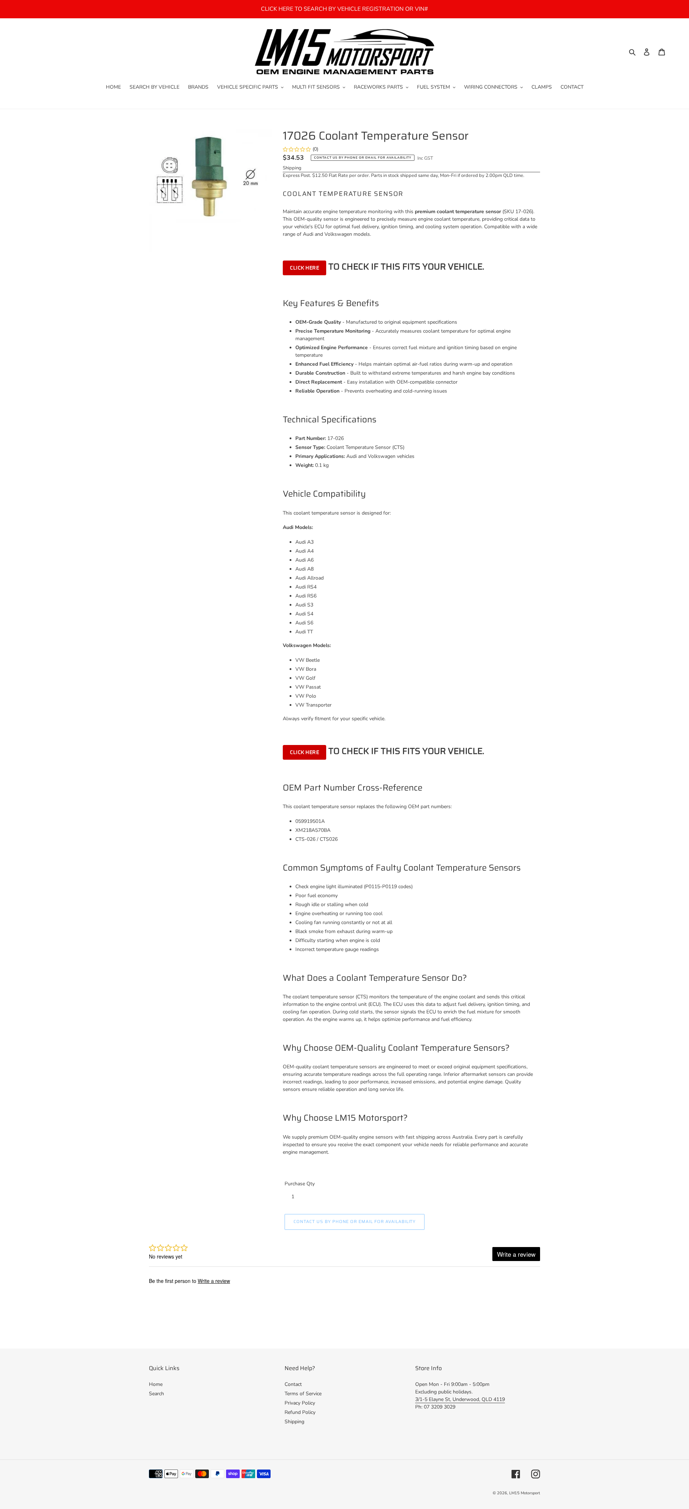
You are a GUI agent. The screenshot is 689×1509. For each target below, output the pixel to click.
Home (156, 1384)
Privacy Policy (300, 1403)
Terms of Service (303, 1393)
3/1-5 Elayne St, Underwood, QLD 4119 (460, 1399)
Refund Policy (300, 1412)
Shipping (292, 168)
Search (156, 1393)
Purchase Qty (300, 1183)
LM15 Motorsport (524, 1493)
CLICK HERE (304, 268)
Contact (293, 1384)
